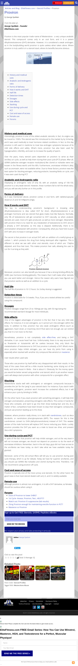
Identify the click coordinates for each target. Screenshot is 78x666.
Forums (13, 119)
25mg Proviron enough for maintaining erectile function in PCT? (36, 504)
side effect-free (49, 337)
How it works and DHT (19, 89)
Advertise (23, 601)
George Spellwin (24, 537)
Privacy (31, 601)
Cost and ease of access (20, 113)
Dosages (13, 98)
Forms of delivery (17, 87)
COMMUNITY (68, 3)
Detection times (16, 95)
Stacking (13, 104)
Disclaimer (39, 601)
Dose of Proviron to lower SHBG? (23, 495)
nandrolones (56, 415)
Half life (13, 92)
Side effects (15, 101)
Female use (14, 116)
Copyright (48, 604)
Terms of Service (24, 604)
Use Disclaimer (37, 604)
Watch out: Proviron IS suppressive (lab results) (29, 501)
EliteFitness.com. (37, 613)
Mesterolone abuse (21, 585)
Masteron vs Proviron (18, 507)
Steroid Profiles (20, 583)
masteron (66, 352)
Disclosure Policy (51, 601)
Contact (56, 604)
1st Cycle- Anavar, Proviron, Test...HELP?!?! (26, 498)
